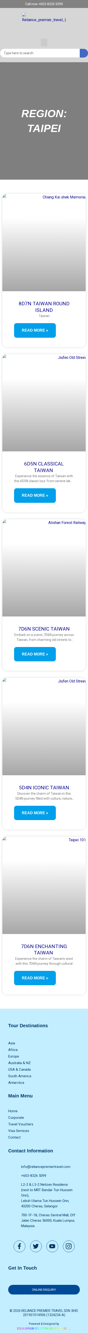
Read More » (35, 330)
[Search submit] (84, 53)
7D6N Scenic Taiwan (44, 629)
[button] (44, 42)
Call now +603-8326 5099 (44, 4)
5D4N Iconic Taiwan (44, 787)
